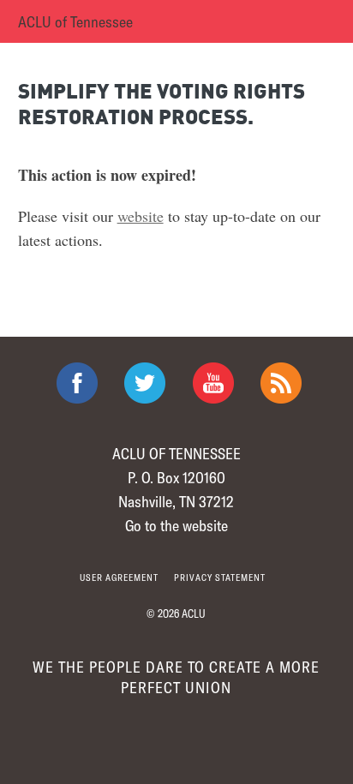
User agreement (119, 577)
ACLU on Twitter (144, 383)
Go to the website (176, 525)
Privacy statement (220, 577)
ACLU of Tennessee (75, 21)
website (140, 216)
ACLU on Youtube (213, 383)
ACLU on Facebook (77, 383)
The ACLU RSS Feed (281, 383)
